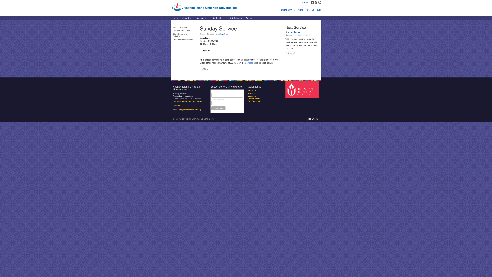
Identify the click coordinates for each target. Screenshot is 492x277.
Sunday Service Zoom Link (301, 10)
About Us (186, 18)
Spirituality (218, 18)
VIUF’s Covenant (180, 27)
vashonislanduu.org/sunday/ (190, 101)
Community (201, 18)
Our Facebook (254, 101)
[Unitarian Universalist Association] (302, 89)
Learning (252, 96)
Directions (177, 106)
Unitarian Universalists (183, 40)
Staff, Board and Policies (180, 35)
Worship (251, 93)
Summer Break (292, 32)
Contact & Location (181, 31)
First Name (216, 92)
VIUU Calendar (235, 18)
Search (305, 2)
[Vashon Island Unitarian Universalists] (215, 7)
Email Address (217, 100)
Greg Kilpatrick (222, 34)
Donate (249, 18)
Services (249, 63)
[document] (246, 48)
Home (175, 18)
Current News (254, 99)
